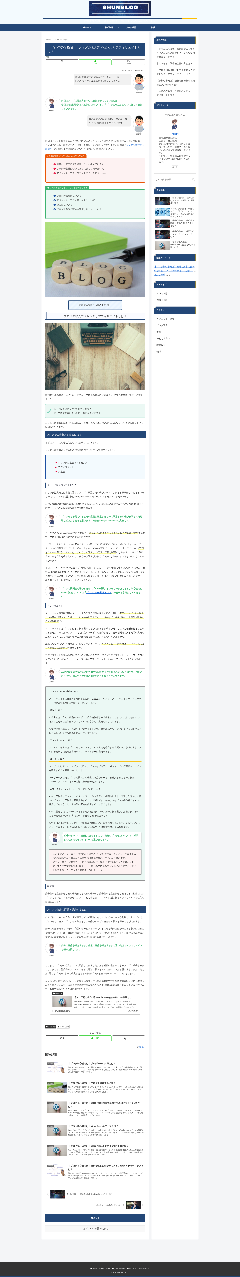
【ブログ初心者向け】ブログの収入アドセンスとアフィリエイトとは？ (175, 72)
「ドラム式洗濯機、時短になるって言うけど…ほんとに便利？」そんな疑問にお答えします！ (175, 53)
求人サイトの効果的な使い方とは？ (174, 63)
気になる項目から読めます (92, 305)
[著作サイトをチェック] (173, 167)
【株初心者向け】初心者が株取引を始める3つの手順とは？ (175, 82)
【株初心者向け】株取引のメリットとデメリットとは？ (175, 93)
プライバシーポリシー (101, 1268)
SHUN (175, 134)
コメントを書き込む (95, 1228)
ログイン (132, 1268)
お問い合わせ (119, 1268)
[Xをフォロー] (176, 167)
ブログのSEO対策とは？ (98, 592)
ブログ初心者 (64, 1027)
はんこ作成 (159, 274)
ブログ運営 (52, 1027)
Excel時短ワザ (144, 1268)
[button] (128, 62)
